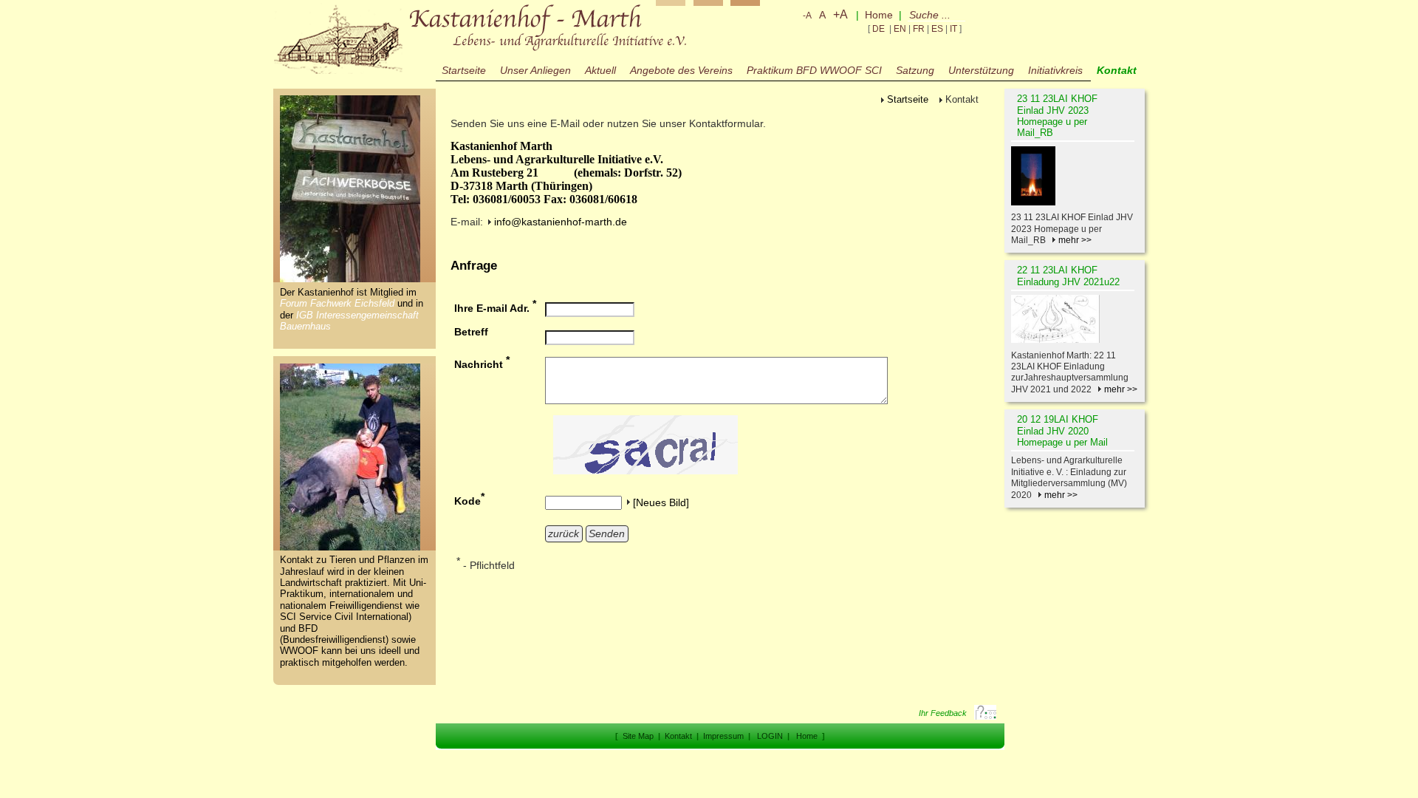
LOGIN (770, 736)
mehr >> (1075, 240)
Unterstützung (981, 70)
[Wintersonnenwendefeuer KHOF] (1074, 175)
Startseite (464, 70)
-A (807, 15)
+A (840, 14)
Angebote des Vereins (681, 70)
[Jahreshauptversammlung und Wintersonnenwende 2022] (1074, 319)
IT (953, 29)
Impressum (723, 736)
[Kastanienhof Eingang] (350, 279)
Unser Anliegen (535, 70)
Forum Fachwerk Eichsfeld (338, 304)
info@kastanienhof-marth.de (560, 222)
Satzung (915, 70)
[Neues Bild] (661, 502)
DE (878, 29)
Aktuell (600, 70)
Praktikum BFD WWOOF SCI (814, 70)
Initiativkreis (1055, 70)
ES (937, 29)
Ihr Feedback (943, 713)
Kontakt (678, 736)
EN (900, 29)
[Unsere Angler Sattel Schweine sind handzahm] (350, 547)
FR (919, 29)
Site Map (638, 736)
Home (879, 15)
